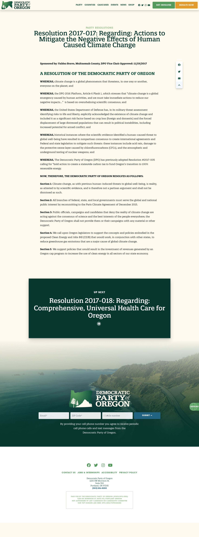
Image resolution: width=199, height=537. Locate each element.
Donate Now (186, 5)
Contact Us (69, 473)
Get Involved (163, 5)
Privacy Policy (128, 473)
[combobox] (105, 415)
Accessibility (109, 473)
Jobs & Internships (89, 473)
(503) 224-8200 (99, 488)
